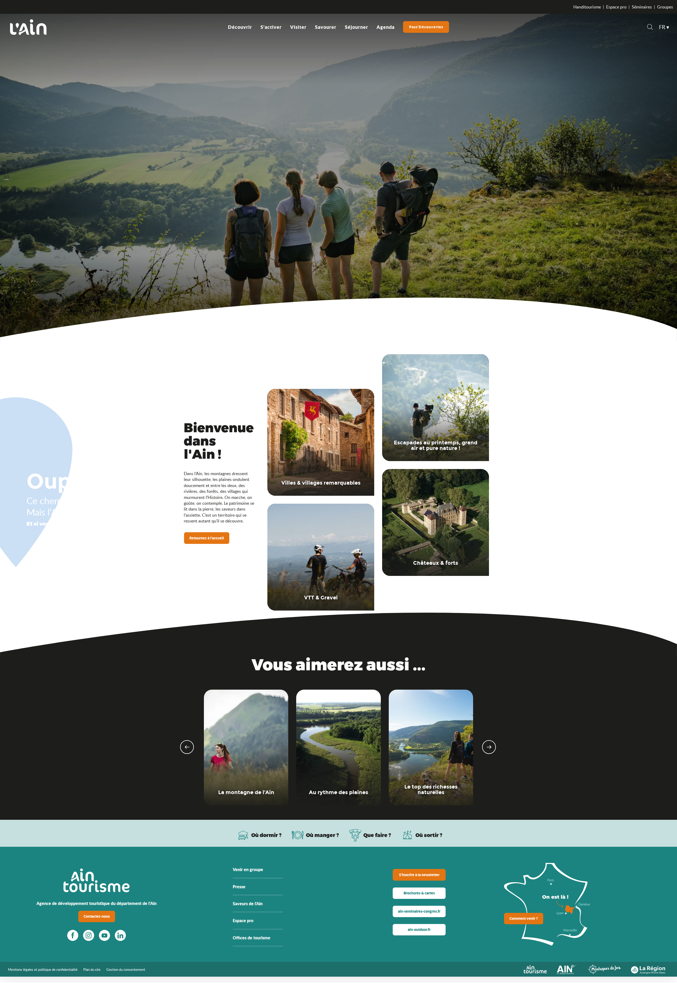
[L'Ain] (28, 27)
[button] (650, 27)
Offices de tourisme (251, 938)
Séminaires (642, 7)
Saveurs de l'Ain (248, 903)
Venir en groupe (248, 869)
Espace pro (616, 7)
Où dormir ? (266, 835)
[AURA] (648, 969)
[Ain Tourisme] (535, 969)
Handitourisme (587, 7)
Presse (239, 887)
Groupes (665, 7)
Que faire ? (377, 835)
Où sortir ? (428, 835)
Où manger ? (322, 835)
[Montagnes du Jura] (604, 969)
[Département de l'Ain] (567, 969)
